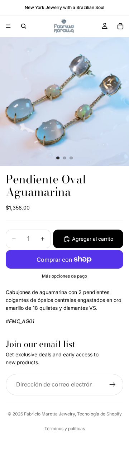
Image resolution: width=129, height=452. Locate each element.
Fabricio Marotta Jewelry (49, 414)
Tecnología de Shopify (99, 414)
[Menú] (8, 26)
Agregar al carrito (92, 239)
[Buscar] (24, 26)
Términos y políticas (64, 428)
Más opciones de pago (64, 276)
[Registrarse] (112, 384)
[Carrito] (120, 26)
